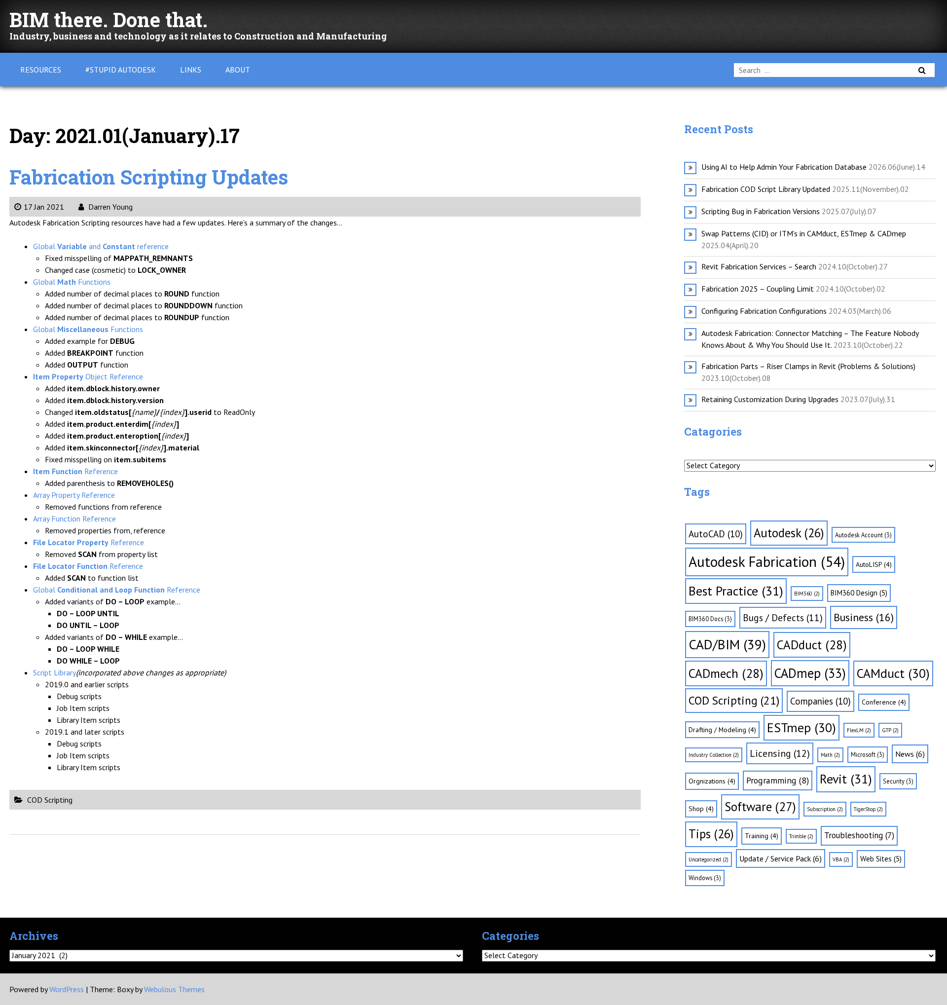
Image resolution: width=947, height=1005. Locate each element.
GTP (890, 730)
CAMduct (893, 673)
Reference (75, 471)
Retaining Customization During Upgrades (769, 399)
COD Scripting (50, 800)
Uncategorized (708, 859)
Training (761, 835)
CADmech (726, 673)
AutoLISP (874, 564)
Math (830, 754)
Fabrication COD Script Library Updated (765, 189)
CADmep (810, 673)
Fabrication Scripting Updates (148, 177)
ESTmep (801, 727)
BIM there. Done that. (108, 19)
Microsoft (867, 754)
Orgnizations (712, 781)
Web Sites (881, 858)
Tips (711, 834)
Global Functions (71, 282)
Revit (846, 779)
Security (898, 781)
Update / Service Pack (780, 858)
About (237, 69)
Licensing (780, 753)
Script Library (54, 672)
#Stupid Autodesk (120, 69)
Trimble (801, 836)
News (910, 754)
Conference (884, 702)
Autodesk (789, 533)
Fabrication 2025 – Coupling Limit (757, 289)
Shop (701, 808)
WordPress (66, 989)
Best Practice (736, 591)
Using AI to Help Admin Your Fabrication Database (784, 167)
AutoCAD (716, 534)
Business (864, 617)
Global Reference (116, 590)
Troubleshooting (859, 835)
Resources (40, 69)
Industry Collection (714, 754)
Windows (705, 878)
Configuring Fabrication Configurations (764, 311)
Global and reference (101, 246)
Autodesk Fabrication (767, 561)
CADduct (812, 644)
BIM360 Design (859, 592)
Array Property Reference (74, 495)
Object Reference (88, 376)
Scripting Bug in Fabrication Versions (760, 211)
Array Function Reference (74, 518)
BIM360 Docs (710, 619)
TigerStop (868, 809)
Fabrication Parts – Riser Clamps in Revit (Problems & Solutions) (808, 366)
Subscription (825, 809)
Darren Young (109, 207)
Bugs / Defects (783, 617)
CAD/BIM (727, 644)
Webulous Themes (174, 989)
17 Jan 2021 (44, 207)
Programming (777, 780)
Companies (820, 701)
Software (760, 807)
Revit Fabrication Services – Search (758, 266)
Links (190, 69)
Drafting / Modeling (722, 729)
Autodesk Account (863, 535)
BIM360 (807, 593)
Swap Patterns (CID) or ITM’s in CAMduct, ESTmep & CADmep (803, 233)
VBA (841, 859)
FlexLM (859, 730)
